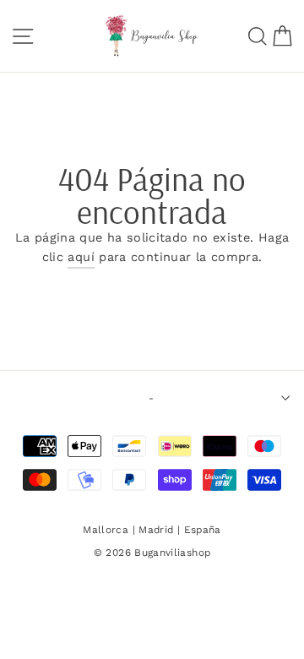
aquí (81, 257)
